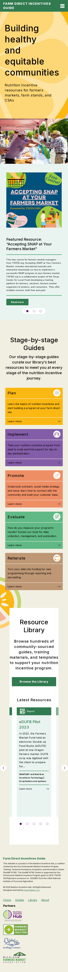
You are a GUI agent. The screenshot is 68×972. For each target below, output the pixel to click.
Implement (18, 434)
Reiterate (16, 558)
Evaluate (16, 517)
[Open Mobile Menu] (62, 6)
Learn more (15, 421)
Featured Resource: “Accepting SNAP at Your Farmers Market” (29, 244)
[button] (27, 311)
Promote (16, 475)
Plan (12, 393)
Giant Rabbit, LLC (32, 890)
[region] (34, 242)
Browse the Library (34, 681)
